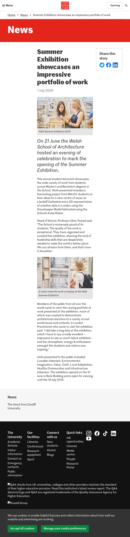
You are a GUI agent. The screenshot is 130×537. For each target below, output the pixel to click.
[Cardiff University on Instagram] (88, 433)
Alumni (51, 450)
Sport (30, 459)
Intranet (72, 446)
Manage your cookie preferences (65, 528)
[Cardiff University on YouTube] (88, 438)
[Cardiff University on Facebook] (97, 433)
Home (11, 15)
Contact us (14, 458)
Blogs (50, 455)
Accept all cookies (22, 528)
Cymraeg (115, 5)
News (24, 15)
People (71, 459)
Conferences (35, 446)
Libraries (32, 442)
